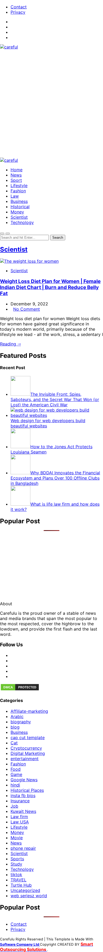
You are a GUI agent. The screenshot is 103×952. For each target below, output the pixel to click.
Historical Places (27, 790)
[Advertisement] (51, 103)
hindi (15, 785)
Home (16, 169)
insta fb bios (23, 795)
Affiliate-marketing (29, 711)
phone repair (23, 848)
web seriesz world (29, 895)
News (16, 175)
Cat (14, 742)
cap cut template (28, 737)
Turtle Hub (21, 885)
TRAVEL (18, 879)
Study (16, 864)
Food (16, 769)
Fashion (18, 190)
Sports (17, 858)
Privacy (18, 12)
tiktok (16, 874)
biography (21, 721)
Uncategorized (25, 890)
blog (15, 727)
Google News (24, 779)
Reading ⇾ (10, 343)
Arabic (17, 716)
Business (19, 201)
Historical (20, 206)
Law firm (19, 816)
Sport (16, 180)
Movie (17, 837)
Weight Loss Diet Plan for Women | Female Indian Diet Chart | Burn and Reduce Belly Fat (50, 287)
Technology (22, 222)
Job (14, 806)
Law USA (20, 821)
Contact (19, 6)
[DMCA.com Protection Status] (20, 689)
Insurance (20, 800)
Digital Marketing (28, 753)
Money (17, 211)
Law (15, 196)
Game (16, 774)
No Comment (26, 309)
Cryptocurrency (26, 748)
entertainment (25, 758)
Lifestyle (19, 185)
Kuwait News (23, 811)
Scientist (19, 217)
